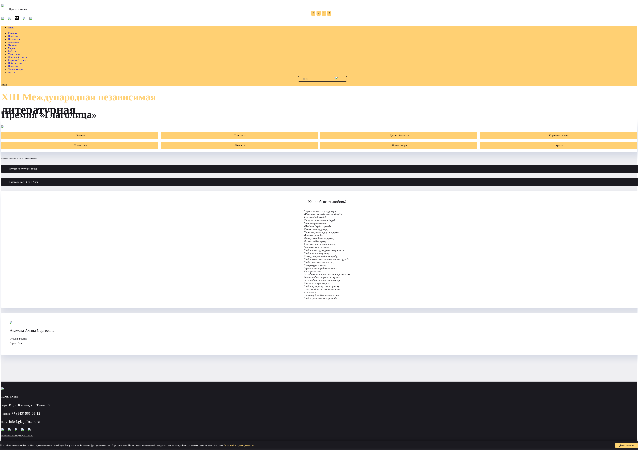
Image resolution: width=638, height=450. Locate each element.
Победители (15, 63)
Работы (12, 51)
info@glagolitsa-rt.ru (24, 421)
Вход (4, 84)
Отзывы (12, 45)
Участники (14, 54)
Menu (11, 27)
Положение (14, 39)
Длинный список (18, 57)
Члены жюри (15, 69)
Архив (11, 72)
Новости (13, 36)
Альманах (13, 42)
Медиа (11, 48)
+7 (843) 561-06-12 (25, 413)
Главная (12, 33)
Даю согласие (626, 445)
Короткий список (18, 60)
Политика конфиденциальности (17, 435)
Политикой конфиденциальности (239, 445)
